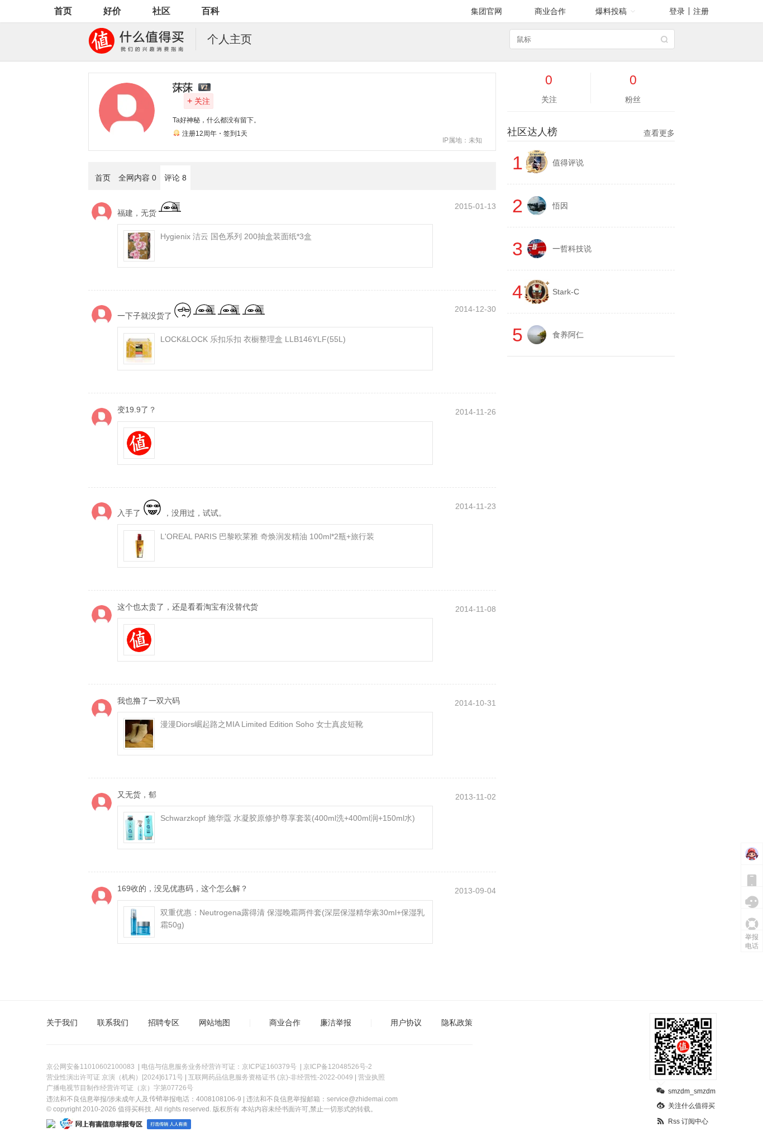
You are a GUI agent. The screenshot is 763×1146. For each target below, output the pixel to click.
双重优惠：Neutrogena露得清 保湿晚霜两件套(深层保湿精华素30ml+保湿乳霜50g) (292, 918)
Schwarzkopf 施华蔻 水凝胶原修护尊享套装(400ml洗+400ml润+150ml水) (287, 818)
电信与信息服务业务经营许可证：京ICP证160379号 (219, 1067)
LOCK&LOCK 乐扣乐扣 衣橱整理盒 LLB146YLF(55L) (253, 339)
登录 (677, 11)
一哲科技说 (572, 248)
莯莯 (183, 87)
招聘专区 (163, 1022)
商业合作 (550, 11)
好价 (112, 11)
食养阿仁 (568, 334)
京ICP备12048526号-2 (337, 1067)
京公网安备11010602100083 (90, 1067)
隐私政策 (457, 1022)
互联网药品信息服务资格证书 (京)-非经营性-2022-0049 (270, 1077)
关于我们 (62, 1022)
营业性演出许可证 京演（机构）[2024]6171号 (114, 1077)
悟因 (560, 205)
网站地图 (214, 1022)
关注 (198, 101)
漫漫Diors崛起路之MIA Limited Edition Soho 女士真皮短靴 (261, 724)
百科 (211, 11)
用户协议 (406, 1022)
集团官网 (486, 11)
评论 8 (175, 177)
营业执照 (371, 1077)
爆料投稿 (611, 11)
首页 (63, 11)
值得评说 (568, 162)
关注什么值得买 (691, 1106)
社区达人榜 (591, 131)
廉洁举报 (335, 1022)
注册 (701, 11)
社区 (161, 11)
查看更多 (659, 133)
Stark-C (565, 291)
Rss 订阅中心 (688, 1121)
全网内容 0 (137, 177)
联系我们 (112, 1022)
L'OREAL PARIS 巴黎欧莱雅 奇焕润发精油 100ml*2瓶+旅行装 (267, 536)
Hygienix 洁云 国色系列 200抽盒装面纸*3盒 (236, 236)
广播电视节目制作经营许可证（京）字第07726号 (119, 1088)
